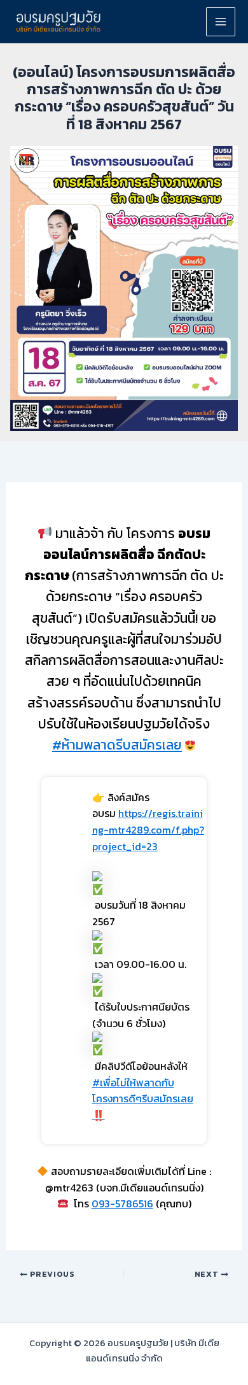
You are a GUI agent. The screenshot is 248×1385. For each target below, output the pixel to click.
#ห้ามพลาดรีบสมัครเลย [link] (117, 745)
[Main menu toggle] (220, 21)
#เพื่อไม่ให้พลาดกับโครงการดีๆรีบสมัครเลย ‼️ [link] (142, 1099)
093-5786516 (122, 1203)
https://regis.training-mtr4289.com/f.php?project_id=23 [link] (148, 829)
